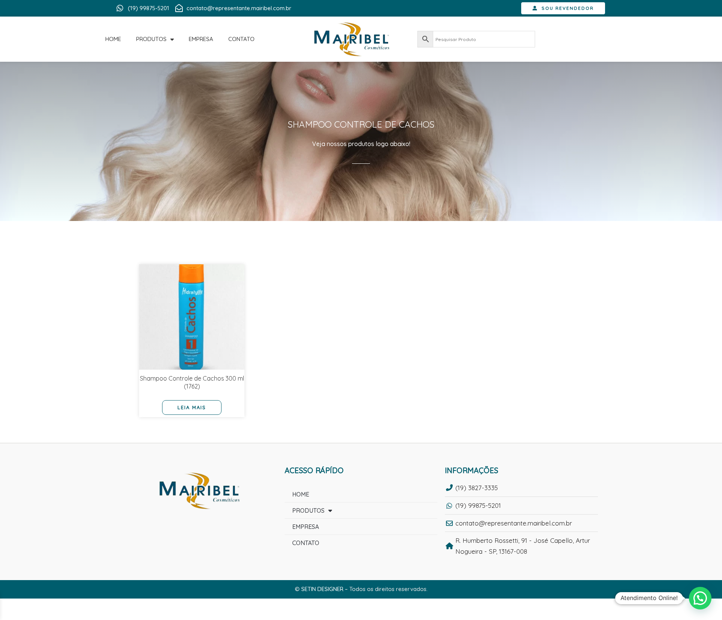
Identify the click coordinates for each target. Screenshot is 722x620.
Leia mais (191, 407)
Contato (241, 39)
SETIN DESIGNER (322, 589)
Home (113, 39)
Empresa (201, 39)
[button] (700, 598)
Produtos (151, 39)
